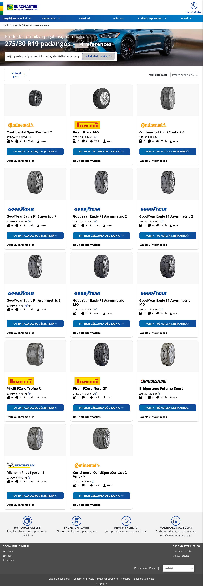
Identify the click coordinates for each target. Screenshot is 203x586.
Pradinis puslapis (11, 25)
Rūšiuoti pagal (16, 75)
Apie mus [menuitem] (118, 18)
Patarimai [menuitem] (84, 18)
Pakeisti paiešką (98, 56)
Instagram (8, 560)
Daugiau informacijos (20, 160)
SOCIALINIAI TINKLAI (16, 546)
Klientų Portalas (180, 555)
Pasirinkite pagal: (157, 74)
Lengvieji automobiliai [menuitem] (15, 18)
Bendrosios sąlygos (84, 578)
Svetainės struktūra (107, 578)
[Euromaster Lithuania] (21, 7)
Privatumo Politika (181, 551)
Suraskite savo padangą (36, 25)
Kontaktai (126, 578)
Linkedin (7, 555)
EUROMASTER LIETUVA (186, 546)
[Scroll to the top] (194, 579)
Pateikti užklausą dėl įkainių (33, 151)
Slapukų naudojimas (60, 578)
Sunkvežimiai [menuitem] (49, 18)
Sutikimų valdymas (144, 578)
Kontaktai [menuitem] (186, 18)
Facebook (8, 551)
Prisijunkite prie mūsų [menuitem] (151, 18)
